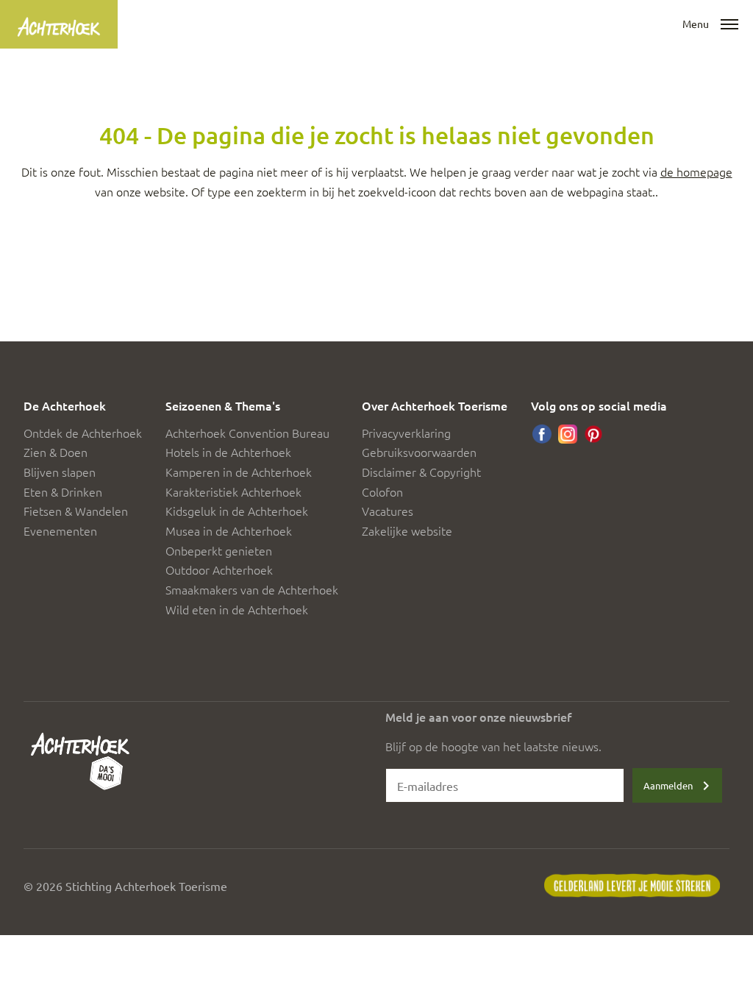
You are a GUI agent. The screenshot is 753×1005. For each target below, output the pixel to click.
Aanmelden (668, 785)
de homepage (696, 171)
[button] (729, 25)
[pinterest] (593, 434)
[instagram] (568, 434)
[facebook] (542, 434)
